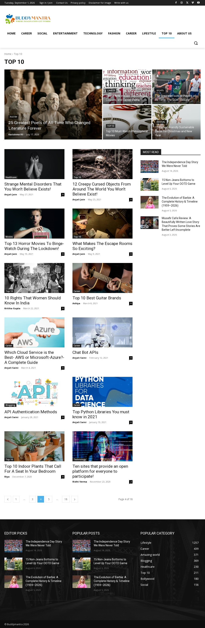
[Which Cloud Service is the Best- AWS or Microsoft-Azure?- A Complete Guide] (34, 332)
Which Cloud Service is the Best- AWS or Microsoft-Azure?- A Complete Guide (34, 357)
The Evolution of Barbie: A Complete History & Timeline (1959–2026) (180, 201)
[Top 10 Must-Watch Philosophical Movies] (127, 122)
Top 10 (110, 126)
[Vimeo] (192, 3)
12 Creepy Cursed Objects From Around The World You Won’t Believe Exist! (101, 189)
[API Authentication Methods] (34, 392)
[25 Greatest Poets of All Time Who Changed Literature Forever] (53, 104)
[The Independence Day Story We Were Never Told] (150, 166)
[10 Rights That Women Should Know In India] (34, 278)
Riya (7, 476)
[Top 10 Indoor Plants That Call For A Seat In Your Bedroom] (34, 446)
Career (111, 90)
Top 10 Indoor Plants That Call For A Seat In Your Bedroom (32, 469)
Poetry (13, 117)
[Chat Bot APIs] (102, 332)
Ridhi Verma (79, 481)
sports (160, 90)
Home (7, 54)
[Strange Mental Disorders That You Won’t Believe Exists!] (34, 164)
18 (65, 499)
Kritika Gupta (12, 308)
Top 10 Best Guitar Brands (96, 298)
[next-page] (74, 499)
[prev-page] (7, 499)
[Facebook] (176, 3)
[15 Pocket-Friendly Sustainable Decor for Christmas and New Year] (176, 122)
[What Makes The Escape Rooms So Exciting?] (102, 224)
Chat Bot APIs (85, 352)
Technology (80, 459)
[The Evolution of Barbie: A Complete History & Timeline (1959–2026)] (150, 202)
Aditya (76, 303)
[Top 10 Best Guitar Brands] (102, 278)
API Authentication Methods (30, 411)
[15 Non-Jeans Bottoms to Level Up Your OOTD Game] (150, 184)
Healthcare (11, 177)
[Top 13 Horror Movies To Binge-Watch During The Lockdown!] (34, 224)
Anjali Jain (10, 194)
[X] (187, 3)
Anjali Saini (11, 367)
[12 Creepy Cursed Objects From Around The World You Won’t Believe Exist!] (102, 164)
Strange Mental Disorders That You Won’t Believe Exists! (32, 187)
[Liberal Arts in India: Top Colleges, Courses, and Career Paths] (127, 86)
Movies (9, 236)
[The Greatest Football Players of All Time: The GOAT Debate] (176, 86)
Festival (161, 122)
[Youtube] (198, 3)
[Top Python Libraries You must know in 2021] (102, 392)
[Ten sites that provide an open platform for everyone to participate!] (102, 446)
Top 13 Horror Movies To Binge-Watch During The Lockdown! (34, 246)
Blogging (10, 405)
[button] (196, 43)
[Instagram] (181, 3)
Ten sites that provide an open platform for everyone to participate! (100, 471)
